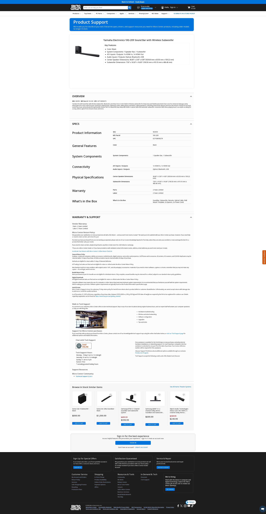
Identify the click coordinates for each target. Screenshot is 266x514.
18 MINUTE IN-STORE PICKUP (184, 13)
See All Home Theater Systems (180, 387)
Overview (78, 96)
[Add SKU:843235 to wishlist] (159, 394)
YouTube (189, 506)
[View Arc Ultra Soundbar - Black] (107, 399)
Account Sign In (141, 509)
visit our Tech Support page (175, 333)
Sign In (133, 443)
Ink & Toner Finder (123, 484)
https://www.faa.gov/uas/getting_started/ (108, 296)
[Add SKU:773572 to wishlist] (86, 394)
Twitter (181, 506)
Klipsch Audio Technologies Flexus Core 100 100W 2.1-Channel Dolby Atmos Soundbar (179, 411)
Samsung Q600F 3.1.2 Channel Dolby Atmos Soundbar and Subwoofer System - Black (154, 411)
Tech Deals (139, 2)
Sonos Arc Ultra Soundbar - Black (106, 410)
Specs (75, 123)
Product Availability (101, 480)
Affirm (96, 487)
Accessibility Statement (105, 507)
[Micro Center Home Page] (76, 7)
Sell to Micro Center (124, 489)
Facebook (178, 506)
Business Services (123, 492)
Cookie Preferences (152, 509)
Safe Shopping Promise (79, 484)
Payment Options (100, 484)
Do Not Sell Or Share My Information (154, 507)
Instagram (185, 506)
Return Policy (76, 480)
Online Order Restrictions (103, 482)
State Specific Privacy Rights (121, 507)
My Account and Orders (79, 477)
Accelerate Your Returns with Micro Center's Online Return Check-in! (92, 251)
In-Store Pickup (99, 477)
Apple (122, 13)
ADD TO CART (79, 423)
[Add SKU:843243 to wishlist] (135, 394)
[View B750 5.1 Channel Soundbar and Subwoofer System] (131, 399)
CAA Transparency (136, 507)
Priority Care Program (141, 353)
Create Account (141, 447)
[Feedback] (264, 257)
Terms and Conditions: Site (93, 509)
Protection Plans (77, 489)
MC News (155, 13)
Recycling (75, 487)
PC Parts (99, 13)
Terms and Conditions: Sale (110, 509)
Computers (111, 13)
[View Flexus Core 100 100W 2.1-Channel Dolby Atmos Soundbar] (180, 399)
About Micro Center (91, 507)
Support (164, 13)
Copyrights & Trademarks (127, 509)
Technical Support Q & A (84, 376)
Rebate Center (122, 482)
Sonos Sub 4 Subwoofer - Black (80, 410)
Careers (120, 487)
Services (131, 13)
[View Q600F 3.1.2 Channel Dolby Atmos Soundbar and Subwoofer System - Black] (155, 399)
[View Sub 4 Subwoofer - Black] (82, 399)
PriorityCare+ (144, 13)
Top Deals (87, 13)
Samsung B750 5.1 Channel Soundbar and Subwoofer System (130, 411)
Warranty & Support (86, 217)
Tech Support (145, 480)
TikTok (192, 506)
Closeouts (144, 477)
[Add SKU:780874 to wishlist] (183, 394)
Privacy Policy (170, 507)
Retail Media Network (124, 494)
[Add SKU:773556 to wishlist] (110, 394)
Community (121, 477)
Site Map (120, 497)
